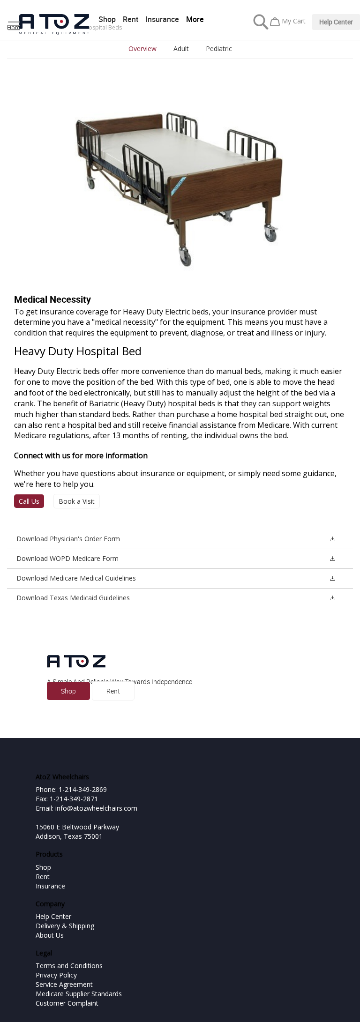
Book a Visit (77, 501)
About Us (50, 935)
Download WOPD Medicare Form (67, 558)
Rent (130, 19)
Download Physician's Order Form (68, 538)
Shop (107, 19)
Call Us (29, 501)
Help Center (336, 21)
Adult (181, 48)
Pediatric (219, 48)
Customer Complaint (67, 1003)
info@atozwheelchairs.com (96, 808)
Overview (142, 48)
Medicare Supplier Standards (79, 993)
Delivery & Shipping (65, 925)
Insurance (162, 19)
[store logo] (54, 24)
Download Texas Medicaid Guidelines (73, 597)
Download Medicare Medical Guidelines (76, 578)
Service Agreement (64, 984)
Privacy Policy (56, 974)
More (195, 19)
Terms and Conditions (69, 965)
